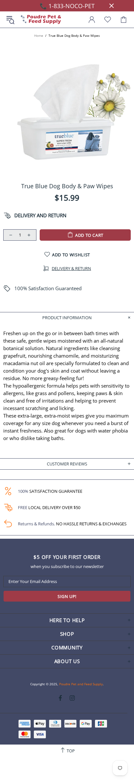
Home (38, 35)
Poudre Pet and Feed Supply (41, 19)
